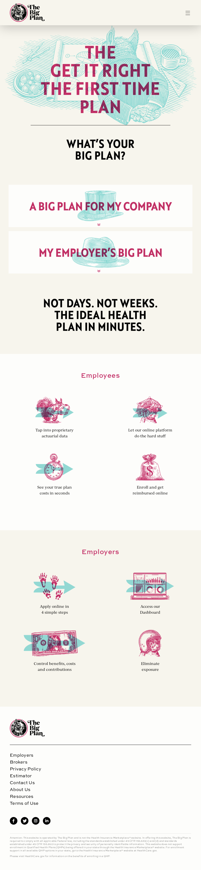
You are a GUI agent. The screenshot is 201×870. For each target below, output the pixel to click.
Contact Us (22, 783)
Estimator (21, 776)
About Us (20, 789)
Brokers (18, 762)
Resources (22, 796)
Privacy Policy (25, 769)
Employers (22, 755)
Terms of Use (24, 803)
